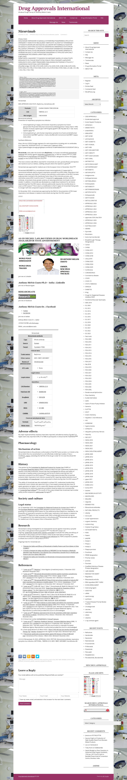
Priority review (90, 558)
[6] (69, 163)
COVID (87, 278)
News (63, 22)
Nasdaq (33, 632)
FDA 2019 (88, 367)
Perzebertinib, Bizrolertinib (94, 658)
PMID (46, 592)
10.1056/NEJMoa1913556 (36, 592)
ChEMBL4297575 (44, 413)
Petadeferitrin (89, 655)
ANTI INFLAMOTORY (92, 150)
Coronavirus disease (91, 275)
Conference (89, 270)
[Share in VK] (24, 656)
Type (25, 340)
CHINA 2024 (89, 264)
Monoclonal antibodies (48, 34)
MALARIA (88, 499)
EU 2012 (88, 308)
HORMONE (88, 423)
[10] (46, 538)
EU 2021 (88, 328)
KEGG (25, 408)
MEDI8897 (64, 659)
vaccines (88, 609)
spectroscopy (89, 596)
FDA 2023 (88, 378)
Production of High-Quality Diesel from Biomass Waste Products (96, 740)
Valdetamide (99, 748)
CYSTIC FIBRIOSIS (91, 284)
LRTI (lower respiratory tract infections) (45, 536)
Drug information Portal (89, 18)
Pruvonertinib (89, 644)
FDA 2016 (88, 359)
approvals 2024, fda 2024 (93, 217)
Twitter (25, 311)
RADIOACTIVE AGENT (92, 574)
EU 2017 (88, 319)
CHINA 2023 (89, 261)
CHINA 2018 (89, 256)
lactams (87, 491)
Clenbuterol (94, 745)
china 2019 (88, 259)
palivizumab (58, 178)
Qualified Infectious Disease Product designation (94, 567)
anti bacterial (89, 139)
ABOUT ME (62, 18)
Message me (54, 22)
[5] (45, 158)
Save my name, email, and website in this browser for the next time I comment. (45, 699)
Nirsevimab (27, 661)
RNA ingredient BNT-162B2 (94, 582)
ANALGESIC (89, 133)
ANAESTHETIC (90, 128)
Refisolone (88, 632)
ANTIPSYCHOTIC (90, 192)
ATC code (25, 368)
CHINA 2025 (89, 267)
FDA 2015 (88, 356)
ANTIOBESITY (89, 187)
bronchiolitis (24, 479)
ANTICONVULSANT (91, 164)
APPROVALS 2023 (91, 212)
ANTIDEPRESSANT (91, 167)
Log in (87, 83)
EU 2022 (41, 34)
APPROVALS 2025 (91, 220)
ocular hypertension (91, 519)
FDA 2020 (88, 370)
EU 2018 (88, 322)
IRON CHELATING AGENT (93, 451)
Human (36, 343)
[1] (73, 166)
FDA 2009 (88, 339)
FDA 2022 (88, 376)
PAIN (87, 533)
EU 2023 (88, 333)
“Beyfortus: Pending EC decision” (43, 621)
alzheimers (88, 125)
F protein (37, 347)
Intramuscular (38, 362)
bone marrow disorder (92, 237)
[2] (67, 154)
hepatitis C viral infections (93, 418)
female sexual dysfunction (93, 392)
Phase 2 (87, 544)
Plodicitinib (88, 649)
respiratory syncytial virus (46, 154)
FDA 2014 (88, 353)
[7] (75, 166)
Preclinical (88, 552)
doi (27, 592)
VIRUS (87, 615)
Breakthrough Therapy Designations (92, 241)
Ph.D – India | (41, 282)
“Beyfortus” (37, 569)
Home (26, 18)
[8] (75, 436)
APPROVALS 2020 (91, 203)
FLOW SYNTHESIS (91, 398)
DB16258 (42, 397)
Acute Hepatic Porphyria (93, 122)
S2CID (56, 592)
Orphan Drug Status (91, 527)
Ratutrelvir (88, 638)
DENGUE (88, 287)
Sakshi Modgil (89, 750)
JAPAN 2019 (89, 474)
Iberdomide (89, 635)
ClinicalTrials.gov (53, 619)
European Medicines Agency (30, 469)
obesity (87, 513)
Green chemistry (90, 415)
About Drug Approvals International (43, 18)
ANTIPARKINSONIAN (92, 189)
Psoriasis (88, 563)
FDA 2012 (88, 347)
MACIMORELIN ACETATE (93, 493)
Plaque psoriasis (90, 549)
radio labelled (89, 571)
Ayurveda (88, 231)
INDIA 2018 (89, 440)
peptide (57, 34)
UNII (25, 403)
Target (25, 347)
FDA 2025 (88, 384)
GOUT (87, 412)
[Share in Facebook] (20, 656)
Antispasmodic (90, 195)
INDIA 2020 (89, 443)
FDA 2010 (88, 342)
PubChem (24, 392)
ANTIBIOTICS (89, 161)
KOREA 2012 (89, 485)
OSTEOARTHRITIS (91, 530)
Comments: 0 (64, 34)
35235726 (51, 600)
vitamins (88, 618)
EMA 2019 (88, 303)
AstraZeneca (33, 156)
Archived (29, 578)
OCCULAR (88, 516)
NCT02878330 (41, 619)
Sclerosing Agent (90, 588)
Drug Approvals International (54, 8)
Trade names (25, 354)
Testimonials (73, 22)
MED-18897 (58, 659)
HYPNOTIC (88, 429)
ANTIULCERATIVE (91, 201)
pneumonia (35, 479)
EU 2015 (88, 314)
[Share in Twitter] (37, 656)
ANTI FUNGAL (89, 145)
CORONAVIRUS (90, 273)
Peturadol (88, 652)
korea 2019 (89, 488)
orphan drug (89, 524)
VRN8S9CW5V (43, 403)
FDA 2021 (88, 373)
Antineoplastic (90, 184)
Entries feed (89, 86)
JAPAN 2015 (89, 465)
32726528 (51, 592)
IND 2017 (88, 437)
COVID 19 (88, 281)
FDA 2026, (88, 390)
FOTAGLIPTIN (96, 735)
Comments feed (90, 89)
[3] (68, 154)
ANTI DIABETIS (90, 142)
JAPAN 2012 (89, 457)
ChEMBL (25, 413)
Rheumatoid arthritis (92, 579)
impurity (88, 434)
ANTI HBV (88, 147)
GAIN (87, 401)
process (87, 561)
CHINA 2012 (89, 253)
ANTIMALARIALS (90, 181)
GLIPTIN (88, 409)
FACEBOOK (26, 313)
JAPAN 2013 (89, 460)
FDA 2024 (88, 381)
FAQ (102, 18)
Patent (87, 535)
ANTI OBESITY (90, 153)
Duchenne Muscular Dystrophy (95, 300)
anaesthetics (89, 131)
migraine (88, 502)
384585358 (42, 392)
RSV (43, 347)
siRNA (87, 593)
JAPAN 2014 (89, 462)
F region (27, 456)
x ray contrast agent (91, 621)
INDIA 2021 (89, 446)
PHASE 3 (88, 547)
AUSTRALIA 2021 (90, 226)
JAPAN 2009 (89, 454)
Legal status (25, 377)
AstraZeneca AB (47, 659)
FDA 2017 (88, 362)
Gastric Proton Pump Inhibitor (95, 404)
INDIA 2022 (89, 448)
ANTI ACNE (89, 136)
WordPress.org (90, 92)
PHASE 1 (88, 541)
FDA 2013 (88, 350)
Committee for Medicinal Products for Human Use (47, 467)
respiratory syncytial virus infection (43, 661)
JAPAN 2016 (89, 468)
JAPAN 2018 (89, 471)
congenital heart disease (28, 490)
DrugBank (25, 397)
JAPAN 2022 (89, 482)
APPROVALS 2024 (91, 215)
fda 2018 (88, 364)
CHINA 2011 (89, 250)
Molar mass (25, 425)
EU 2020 (88, 325)
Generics (88, 406)
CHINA (87, 247)
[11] (48, 538)
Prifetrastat (89, 646)
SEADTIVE (88, 591)
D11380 (41, 408)
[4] (44, 158)
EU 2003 (88, 305)
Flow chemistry (90, 395)
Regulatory (88, 577)
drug (86, 292)
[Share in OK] (28, 656)
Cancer (87, 245)
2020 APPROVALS (91, 116)
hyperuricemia (90, 426)
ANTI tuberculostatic (92, 156)
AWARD (87, 229)
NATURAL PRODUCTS (92, 510)
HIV (86, 420)
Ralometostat (89, 641)
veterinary (88, 612)
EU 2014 (88, 311)
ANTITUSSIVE (89, 198)
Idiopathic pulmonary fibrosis (94, 432)
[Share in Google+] (33, 656)
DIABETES (88, 289)
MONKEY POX (89, 505)
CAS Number (25, 386)
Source (25, 343)
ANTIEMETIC (89, 170)
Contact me (73, 18)
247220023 (62, 600)
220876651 (62, 592)
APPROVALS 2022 (34, 34)
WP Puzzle (106, 776)
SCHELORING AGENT (92, 585)
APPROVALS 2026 (91, 223)
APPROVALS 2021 (91, 206)
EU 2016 (88, 317)
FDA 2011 (88, 345)
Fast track (88, 336)
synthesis (88, 599)
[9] (26, 515)
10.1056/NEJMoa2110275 (36, 600)
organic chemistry (91, 521)
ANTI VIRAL (89, 159)
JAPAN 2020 (89, 476)
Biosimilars (88, 234)
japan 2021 (88, 479)
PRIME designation (91, 555)
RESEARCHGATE (26, 291)
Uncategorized (90, 607)
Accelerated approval (92, 119)
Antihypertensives (91, 178)
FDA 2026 (88, 387)
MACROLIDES (89, 496)
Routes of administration (25, 363)
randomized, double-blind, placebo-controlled (39, 533)
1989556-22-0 (43, 386)
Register (88, 81)
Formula (25, 422)
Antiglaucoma (89, 175)
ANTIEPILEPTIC (90, 173)
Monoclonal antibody (35, 336)
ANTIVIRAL (31, 659)
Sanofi (42, 156)
